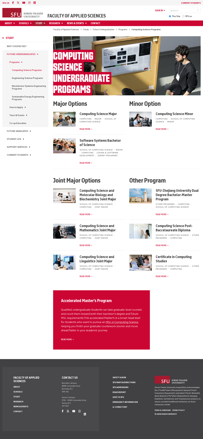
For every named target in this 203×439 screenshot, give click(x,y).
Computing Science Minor (174, 113)
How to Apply (16, 107)
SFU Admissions (120, 387)
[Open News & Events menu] (86, 23)
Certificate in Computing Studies (174, 258)
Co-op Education (18, 123)
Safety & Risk (119, 377)
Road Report (119, 392)
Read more (85, 129)
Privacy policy (178, 410)
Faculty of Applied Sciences (76, 16)
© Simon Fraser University (166, 414)
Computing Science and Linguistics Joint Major (97, 258)
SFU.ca (188, 16)
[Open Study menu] (45, 23)
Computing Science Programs (27, 70)
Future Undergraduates (103, 29)
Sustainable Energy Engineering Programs (28, 98)
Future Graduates (17, 131)
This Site (176, 16)
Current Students (191, 3)
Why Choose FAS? (16, 46)
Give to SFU (118, 397)
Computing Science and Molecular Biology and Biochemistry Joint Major (98, 194)
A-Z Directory (120, 407)
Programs (122, 29)
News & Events (75, 23)
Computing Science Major (98, 113)
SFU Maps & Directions (124, 382)
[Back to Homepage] (23, 13)
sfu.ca (5, 3)
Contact (95, 23)
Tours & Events (17, 115)
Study (39, 23)
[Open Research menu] (63, 23)
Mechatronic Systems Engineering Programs (29, 87)
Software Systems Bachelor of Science (100, 142)
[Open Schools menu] (31, 23)
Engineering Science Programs (27, 78)
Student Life (14, 139)
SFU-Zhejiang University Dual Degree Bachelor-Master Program (177, 194)
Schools (24, 23)
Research (54, 23)
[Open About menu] (14, 23)
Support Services (17, 147)
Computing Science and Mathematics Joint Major (98, 227)
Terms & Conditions (163, 410)
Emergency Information (125, 402)
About (8, 23)
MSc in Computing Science (122, 322)
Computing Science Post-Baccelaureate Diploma (174, 227)
